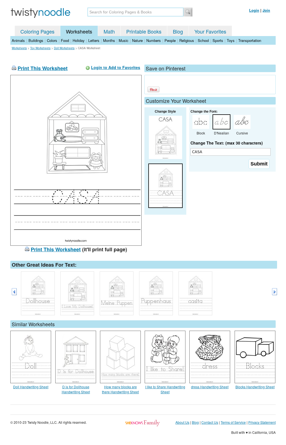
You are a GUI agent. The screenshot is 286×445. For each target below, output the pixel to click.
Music (123, 40)
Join (266, 10)
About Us (182, 422)
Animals (18, 40)
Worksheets (79, 31)
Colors (52, 40)
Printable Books (143, 31)
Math (109, 31)
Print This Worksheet (43, 68)
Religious (186, 40)
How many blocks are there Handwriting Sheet (120, 389)
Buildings (35, 40)
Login (254, 10)
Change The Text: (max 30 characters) (226, 143)
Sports (218, 40)
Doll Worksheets (64, 48)
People (170, 40)
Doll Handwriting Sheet (30, 386)
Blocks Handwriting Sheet (255, 386)
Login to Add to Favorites (115, 67)
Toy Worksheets (40, 48)
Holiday (79, 40)
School (203, 40)
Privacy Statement (262, 422)
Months (109, 40)
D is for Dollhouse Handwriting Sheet (76, 389)
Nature (137, 40)
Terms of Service (233, 422)
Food (65, 40)
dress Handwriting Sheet (209, 386)
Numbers (153, 40)
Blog (178, 31)
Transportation (249, 40)
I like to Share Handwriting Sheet (165, 389)
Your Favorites (210, 31)
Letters (93, 40)
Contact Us (209, 422)
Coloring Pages (37, 31)
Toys (231, 40)
